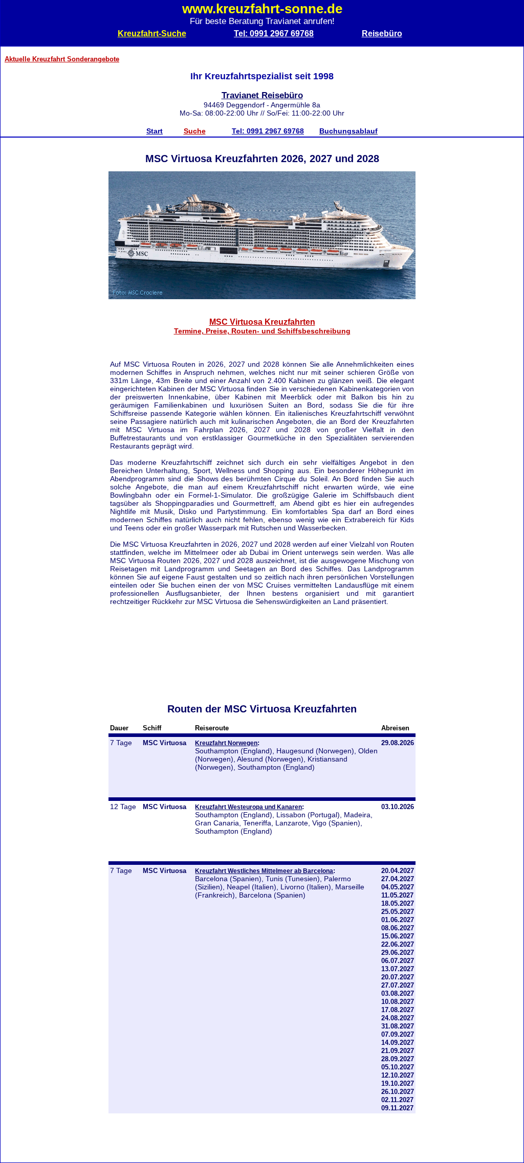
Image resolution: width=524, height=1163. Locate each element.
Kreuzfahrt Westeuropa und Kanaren (248, 806)
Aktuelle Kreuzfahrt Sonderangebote (62, 59)
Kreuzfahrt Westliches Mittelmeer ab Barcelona (264, 870)
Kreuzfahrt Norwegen (226, 743)
